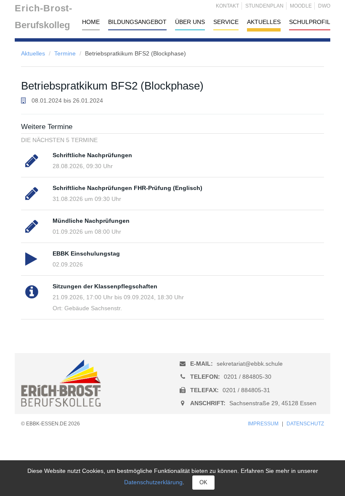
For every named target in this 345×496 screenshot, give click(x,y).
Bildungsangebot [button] (137, 21)
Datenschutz (305, 424)
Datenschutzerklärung (153, 482)
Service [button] (226, 21)
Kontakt (227, 6)
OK (203, 482)
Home (91, 21)
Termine (65, 53)
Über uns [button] (190, 21)
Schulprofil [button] (309, 21)
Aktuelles (33, 53)
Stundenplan (264, 6)
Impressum (263, 424)
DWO (324, 6)
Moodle (301, 6)
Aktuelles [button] (264, 21)
